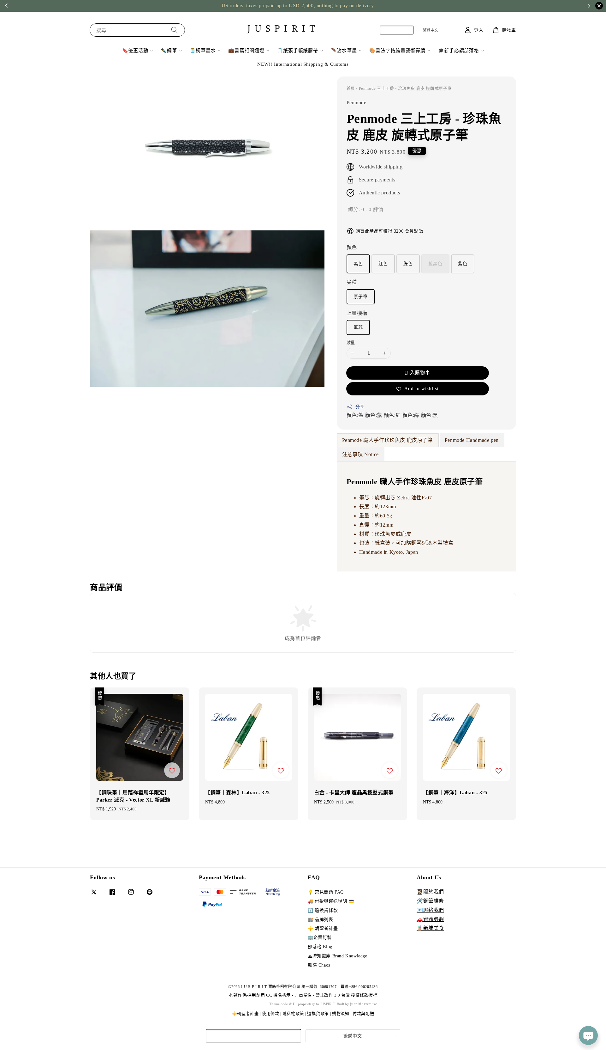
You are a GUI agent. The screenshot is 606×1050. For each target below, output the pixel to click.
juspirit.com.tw (363, 1003)
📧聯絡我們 (430, 910)
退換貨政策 (318, 1013)
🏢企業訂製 (320, 937)
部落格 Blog (320, 946)
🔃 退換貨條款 (323, 910)
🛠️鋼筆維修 (430, 901)
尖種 (352, 282)
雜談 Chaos (319, 965)
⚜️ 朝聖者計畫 (323, 928)
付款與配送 (363, 1013)
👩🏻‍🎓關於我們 (430, 891)
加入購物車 (417, 372)
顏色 (352, 247)
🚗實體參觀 (430, 919)
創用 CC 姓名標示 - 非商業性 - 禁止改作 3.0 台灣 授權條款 (312, 995)
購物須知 (340, 1013)
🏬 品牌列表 (320, 919)
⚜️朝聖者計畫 (245, 1013)
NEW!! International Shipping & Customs (303, 64)
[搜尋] (174, 30)
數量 (351, 342)
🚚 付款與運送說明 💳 (331, 901)
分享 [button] (360, 407)
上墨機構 (357, 313)
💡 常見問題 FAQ (326, 892)
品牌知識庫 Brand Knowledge (337, 956)
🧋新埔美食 (430, 928)
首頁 (351, 88)
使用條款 (270, 1013)
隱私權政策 (293, 1013)
